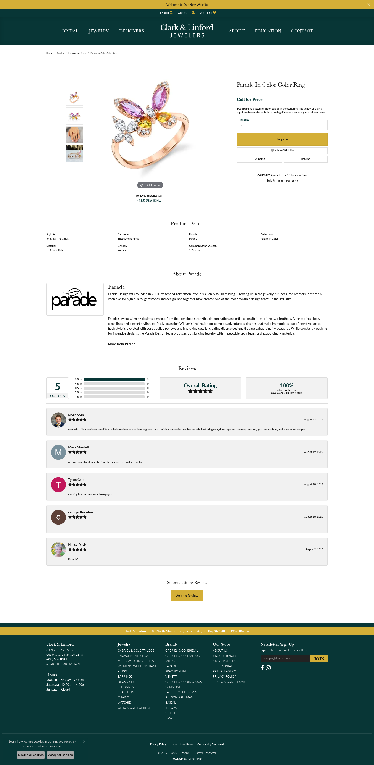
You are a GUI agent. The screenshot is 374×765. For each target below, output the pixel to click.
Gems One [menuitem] (173, 686)
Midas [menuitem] (170, 661)
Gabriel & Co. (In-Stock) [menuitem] (184, 681)
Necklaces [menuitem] (126, 681)
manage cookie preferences (42, 746)
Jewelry (99, 31)
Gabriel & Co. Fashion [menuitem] (182, 655)
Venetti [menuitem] (171, 676)
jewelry (60, 53)
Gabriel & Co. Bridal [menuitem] (181, 650)
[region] (150, 125)
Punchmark (195, 758)
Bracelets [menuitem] (126, 692)
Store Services (224, 655)
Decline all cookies (31, 755)
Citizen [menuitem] (171, 712)
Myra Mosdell (78, 447)
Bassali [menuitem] (171, 702)
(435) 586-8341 (149, 200)
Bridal (70, 31)
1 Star (78, 397)
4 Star (78, 384)
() (148, 379)
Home (49, 53)
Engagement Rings (77, 53)
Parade (193, 238)
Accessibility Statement (210, 744)
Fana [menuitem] (169, 718)
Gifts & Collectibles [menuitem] (134, 707)
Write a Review (187, 595)
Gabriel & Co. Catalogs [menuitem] (136, 650)
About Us (220, 650)
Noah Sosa (76, 414)
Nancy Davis (77, 544)
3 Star (78, 388)
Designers (131, 31)
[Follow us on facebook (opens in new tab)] (262, 667)
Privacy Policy (224, 676)
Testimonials (223, 666)
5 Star (78, 379)
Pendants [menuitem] (126, 686)
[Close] (368, 4)
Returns (305, 159)
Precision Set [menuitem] (176, 671)
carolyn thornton (80, 512)
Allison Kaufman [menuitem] (179, 697)
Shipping (260, 159)
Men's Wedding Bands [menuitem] (136, 661)
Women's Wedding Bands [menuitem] (138, 666)
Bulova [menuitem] (171, 707)
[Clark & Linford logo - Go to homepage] (187, 31)
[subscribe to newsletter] (319, 658)
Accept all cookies (60, 755)
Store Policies (224, 661)
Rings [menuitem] (122, 671)
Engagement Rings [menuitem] (133, 655)
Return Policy (224, 671)
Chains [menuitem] (123, 697)
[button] (165, 13)
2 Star (78, 392)
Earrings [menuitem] (125, 676)
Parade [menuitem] (171, 666)
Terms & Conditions (229, 681)
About (237, 31)
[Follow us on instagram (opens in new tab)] (268, 667)
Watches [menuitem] (124, 702)
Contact (302, 31)
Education (268, 31)
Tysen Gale (76, 479)
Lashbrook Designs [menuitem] (181, 692)
